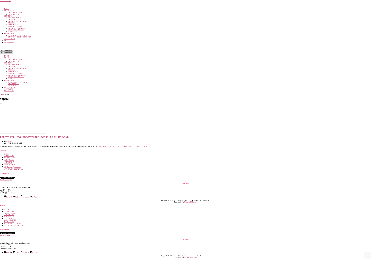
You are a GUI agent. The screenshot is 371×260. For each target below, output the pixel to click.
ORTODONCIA (13, 19)
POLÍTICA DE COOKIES (12, 168)
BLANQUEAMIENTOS (16, 30)
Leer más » (125, 146)
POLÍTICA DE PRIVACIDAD (13, 170)
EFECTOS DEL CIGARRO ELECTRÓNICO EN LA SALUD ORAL (34, 137)
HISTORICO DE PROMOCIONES (19, 37)
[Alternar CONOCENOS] (33, 58)
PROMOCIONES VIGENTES (18, 35)
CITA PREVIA (9, 42)
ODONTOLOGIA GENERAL (18, 28)
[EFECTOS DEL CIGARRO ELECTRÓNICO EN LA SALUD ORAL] (23, 133)
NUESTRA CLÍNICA (15, 14)
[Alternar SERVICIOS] (33, 63)
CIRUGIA (11, 23)
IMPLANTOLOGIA (14, 18)
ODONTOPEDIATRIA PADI (17, 21)
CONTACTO (8, 40)
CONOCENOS (9, 156)
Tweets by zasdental (6, 180)
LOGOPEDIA (12, 31)
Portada (2, 94)
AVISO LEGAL (9, 166)
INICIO (6, 9)
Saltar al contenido (5, 1)
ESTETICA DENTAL (15, 26)
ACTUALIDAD (9, 39)
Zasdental (9, 141)
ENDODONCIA (13, 25)
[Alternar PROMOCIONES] (33, 80)
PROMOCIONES (9, 157)
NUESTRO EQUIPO (15, 12)
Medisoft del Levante (190, 202)
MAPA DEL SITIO (10, 164)
